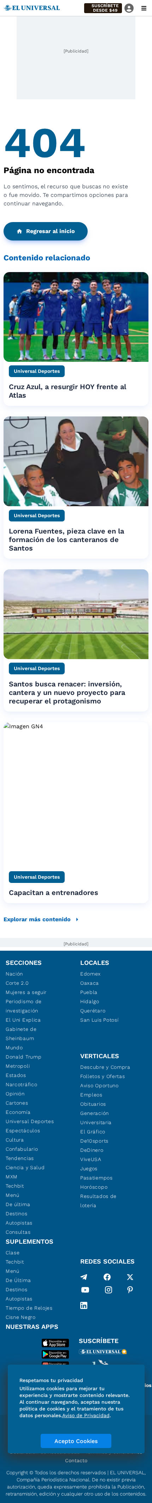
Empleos (91, 1095)
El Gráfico (92, 1131)
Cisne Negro (21, 1317)
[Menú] (144, 8)
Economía (18, 1112)
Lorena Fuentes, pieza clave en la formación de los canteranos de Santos (66, 539)
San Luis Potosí (99, 1020)
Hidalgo (89, 1001)
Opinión (15, 1093)
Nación (14, 974)
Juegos (89, 1168)
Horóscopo (93, 1187)
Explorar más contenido (37, 919)
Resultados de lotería (98, 1200)
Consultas (18, 1232)
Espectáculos (23, 1130)
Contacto (76, 1460)
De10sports (94, 1141)
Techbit (15, 1186)
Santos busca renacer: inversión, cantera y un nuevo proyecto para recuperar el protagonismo (67, 692)
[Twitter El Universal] (130, 1277)
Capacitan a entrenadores (53, 892)
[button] (103, 8)
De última (18, 1204)
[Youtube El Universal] (85, 1291)
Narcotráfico (21, 1084)
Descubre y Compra (105, 1067)
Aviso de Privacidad (86, 1415)
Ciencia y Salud (25, 1167)
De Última (18, 1280)
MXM (12, 1176)
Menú (12, 1195)
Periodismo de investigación (24, 1006)
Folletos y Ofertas (102, 1076)
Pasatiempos (96, 1178)
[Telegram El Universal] (83, 1277)
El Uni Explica (23, 1020)
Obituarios (93, 1104)
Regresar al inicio (50, 231)
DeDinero (92, 1150)
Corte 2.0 (17, 983)
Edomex (90, 974)
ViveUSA (90, 1159)
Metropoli (18, 1066)
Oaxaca (89, 983)
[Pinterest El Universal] (130, 1291)
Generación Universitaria (96, 1117)
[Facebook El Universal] (107, 1277)
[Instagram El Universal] (108, 1291)
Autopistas (19, 1223)
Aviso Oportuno (99, 1085)
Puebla (89, 992)
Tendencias (20, 1158)
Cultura (15, 1140)
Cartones (17, 1103)
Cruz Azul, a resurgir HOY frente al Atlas (67, 390)
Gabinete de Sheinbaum (21, 1033)
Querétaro (92, 1010)
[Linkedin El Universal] (83, 1305)
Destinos (17, 1213)
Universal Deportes (30, 1121)
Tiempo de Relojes (29, 1308)
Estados (16, 1075)
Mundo (14, 1047)
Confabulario (22, 1149)
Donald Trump (23, 1057)
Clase (13, 1252)
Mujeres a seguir (26, 992)
